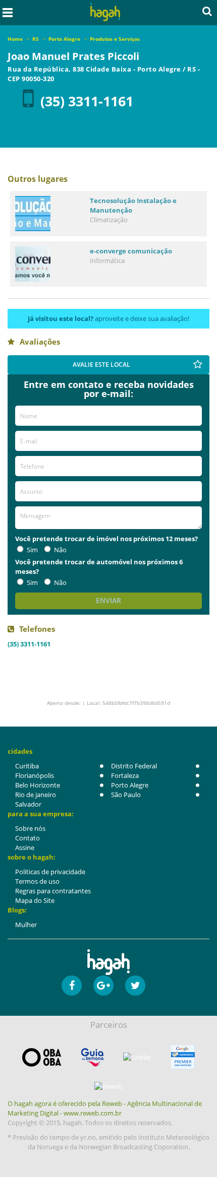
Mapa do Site (35, 900)
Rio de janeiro (35, 794)
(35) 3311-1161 (86, 101)
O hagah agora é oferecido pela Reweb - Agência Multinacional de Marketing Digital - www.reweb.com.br (105, 1108)
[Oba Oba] (42, 1057)
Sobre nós (30, 828)
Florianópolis (34, 775)
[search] (207, 11)
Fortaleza (125, 775)
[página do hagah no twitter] (135, 985)
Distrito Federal (134, 765)
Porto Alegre (129, 785)
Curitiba (27, 765)
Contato (27, 837)
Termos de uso (37, 881)
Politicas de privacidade (50, 871)
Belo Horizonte (37, 785)
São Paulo (126, 794)
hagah (105, 12)
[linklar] (137, 1057)
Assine (24, 847)
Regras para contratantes (53, 890)
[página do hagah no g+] (103, 985)
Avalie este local (101, 364)
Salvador (28, 804)
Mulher (26, 924)
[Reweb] (108, 1086)
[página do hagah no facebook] (72, 985)
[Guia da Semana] (92, 1057)
